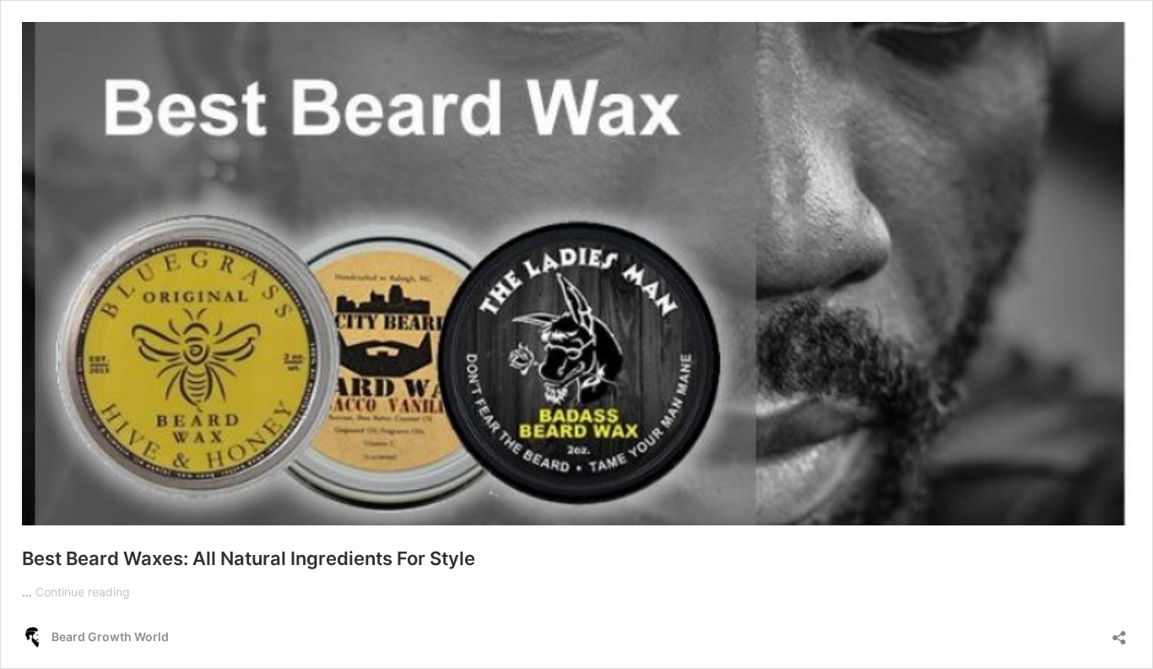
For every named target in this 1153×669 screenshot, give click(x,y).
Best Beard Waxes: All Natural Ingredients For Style (248, 558)
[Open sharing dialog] (1119, 632)
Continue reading (82, 592)
